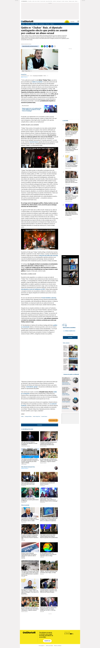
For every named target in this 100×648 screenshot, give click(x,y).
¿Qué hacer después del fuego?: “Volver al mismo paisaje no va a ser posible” (65, 361)
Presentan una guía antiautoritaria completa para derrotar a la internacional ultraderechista (48, 443)
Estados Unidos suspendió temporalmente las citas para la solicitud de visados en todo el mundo (28, 555)
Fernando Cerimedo (42, 1)
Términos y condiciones (57, 645)
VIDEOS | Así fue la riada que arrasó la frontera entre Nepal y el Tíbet (48, 572)
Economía (28, 23)
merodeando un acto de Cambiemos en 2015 (33, 289)
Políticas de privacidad (49, 645)
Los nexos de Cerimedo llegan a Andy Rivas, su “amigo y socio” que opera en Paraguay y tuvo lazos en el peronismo (30, 591)
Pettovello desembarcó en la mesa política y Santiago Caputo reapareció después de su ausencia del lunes (71, 149)
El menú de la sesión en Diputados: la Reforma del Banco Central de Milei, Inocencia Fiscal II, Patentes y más (29, 536)
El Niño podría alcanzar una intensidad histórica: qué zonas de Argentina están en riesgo (48, 554)
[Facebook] (45, 46)
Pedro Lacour (23, 522)
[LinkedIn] (52, 46)
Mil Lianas (47, 23)
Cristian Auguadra (58, 1)
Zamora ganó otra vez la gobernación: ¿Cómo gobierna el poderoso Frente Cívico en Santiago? (49, 500)
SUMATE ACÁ (47, 640)
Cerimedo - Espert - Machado (36, 1)
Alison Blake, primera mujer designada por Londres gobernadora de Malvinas (30, 500)
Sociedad (32, 23)
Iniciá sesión (72, 21)
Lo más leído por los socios (27, 429)
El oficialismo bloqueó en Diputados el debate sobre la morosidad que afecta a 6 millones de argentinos (48, 519)
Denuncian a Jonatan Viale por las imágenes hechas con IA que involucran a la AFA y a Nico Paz (48, 609)
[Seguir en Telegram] (67, 633)
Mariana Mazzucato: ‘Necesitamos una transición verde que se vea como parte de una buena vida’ (65, 348)
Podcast (52, 23)
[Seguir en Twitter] (64, 633)
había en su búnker (37, 81)
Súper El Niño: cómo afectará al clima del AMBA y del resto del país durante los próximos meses (65, 354)
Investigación (41, 23)
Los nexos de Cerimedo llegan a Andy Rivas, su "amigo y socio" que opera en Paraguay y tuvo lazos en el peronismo (71, 164)
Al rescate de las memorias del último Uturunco (47, 483)
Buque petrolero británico (49, 1)
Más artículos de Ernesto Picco (28, 466)
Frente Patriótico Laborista (49, 297)
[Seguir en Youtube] (71, 633)
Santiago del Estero (28, 416)
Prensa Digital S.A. (42, 645)
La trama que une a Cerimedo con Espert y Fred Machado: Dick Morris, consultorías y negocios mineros (48, 460)
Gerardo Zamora (34, 142)
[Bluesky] (47, 46)
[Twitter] (50, 46)
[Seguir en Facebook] (66, 633)
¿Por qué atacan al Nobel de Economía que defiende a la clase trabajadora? (29, 443)
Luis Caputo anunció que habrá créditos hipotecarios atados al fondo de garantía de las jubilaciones (49, 536)
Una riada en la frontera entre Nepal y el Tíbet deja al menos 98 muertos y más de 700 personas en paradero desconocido (30, 573)
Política (23, 23)
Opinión (36, 23)
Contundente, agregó (32, 386)
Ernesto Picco (23, 74)
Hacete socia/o (67, 21)
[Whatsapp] (42, 46)
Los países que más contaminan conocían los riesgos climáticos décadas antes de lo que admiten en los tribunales (65, 367)
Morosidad (63, 1)
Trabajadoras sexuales (71, 1)
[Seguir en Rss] (72, 633)
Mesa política (30, 1)
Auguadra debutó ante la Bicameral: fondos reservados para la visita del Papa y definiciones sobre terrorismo (71, 180)
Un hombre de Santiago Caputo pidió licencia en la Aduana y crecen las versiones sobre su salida (30, 519)
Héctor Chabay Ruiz (36, 416)
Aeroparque (66, 1)
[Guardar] (55, 46)
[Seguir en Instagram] (69, 633)
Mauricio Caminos (43, 462)
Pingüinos (76, 1)
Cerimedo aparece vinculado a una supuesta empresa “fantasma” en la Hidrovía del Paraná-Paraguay (48, 591)
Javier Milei (54, 1)
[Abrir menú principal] (78, 21)
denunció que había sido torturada (48, 255)
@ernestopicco (25, 76)
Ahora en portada (25, 505)
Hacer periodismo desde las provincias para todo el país (27, 483)
